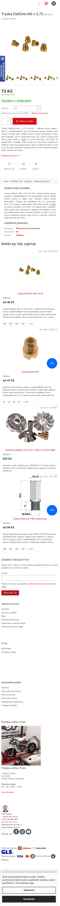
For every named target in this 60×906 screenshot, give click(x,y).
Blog (3, 616)
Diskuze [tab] (28, 181)
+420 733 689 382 (9, 819)
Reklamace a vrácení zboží (13, 623)
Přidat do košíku (26, 121)
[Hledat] (39, 3)
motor (23, 139)
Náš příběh (6, 648)
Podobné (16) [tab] (17, 181)
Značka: (8, 19)
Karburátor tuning (9, 698)
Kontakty (5, 609)
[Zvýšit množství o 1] (11, 119)
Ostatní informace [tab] (41, 181)
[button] (30, 311)
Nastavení (29, 890)
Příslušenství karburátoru (28, 228)
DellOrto (20, 235)
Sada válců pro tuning (11, 691)
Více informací (7, 792)
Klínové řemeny (8, 695)
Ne (17, 232)
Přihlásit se (10, 593)
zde (31, 883)
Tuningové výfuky (9, 705)
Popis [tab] (6, 181)
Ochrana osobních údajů (12, 627)
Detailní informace (9, 155)
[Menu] (54, 3)
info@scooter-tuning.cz (11, 824)
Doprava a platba (9, 612)
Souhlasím (29, 899)
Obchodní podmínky (10, 620)
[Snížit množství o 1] (11, 122)
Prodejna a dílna (8, 652)
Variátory (5, 687)
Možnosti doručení (40, 113)
